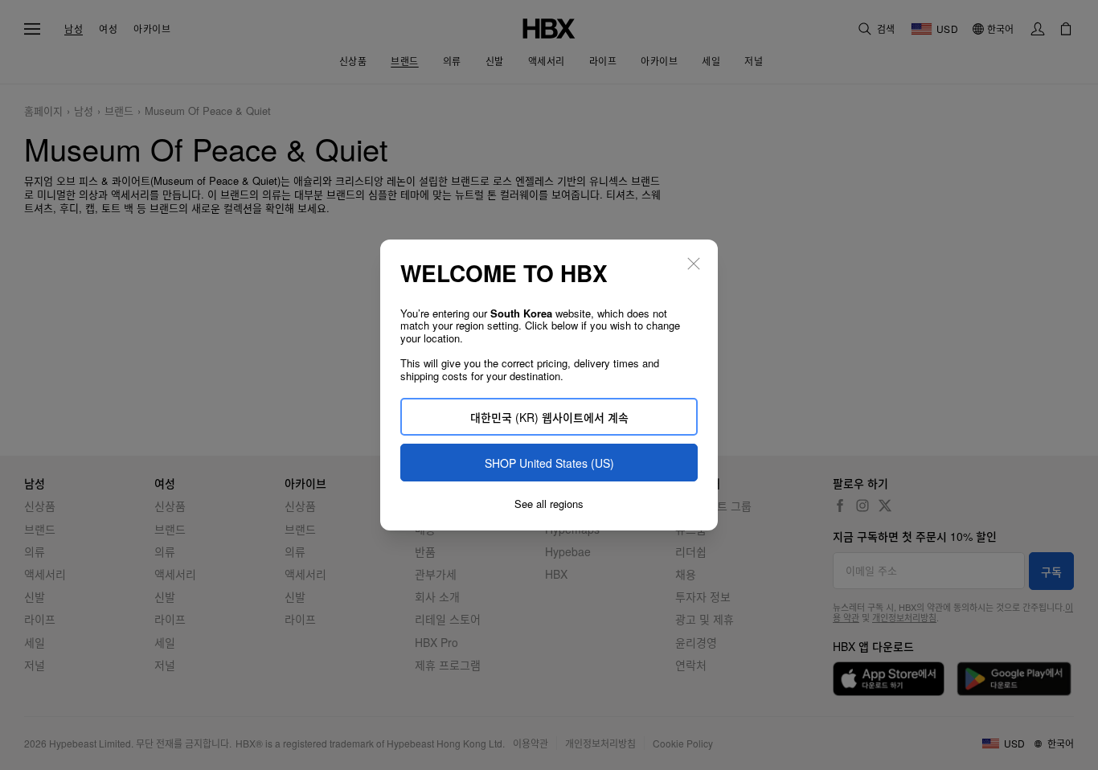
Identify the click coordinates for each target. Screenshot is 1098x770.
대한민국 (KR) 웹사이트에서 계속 (549, 417)
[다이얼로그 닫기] (694, 264)
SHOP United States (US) (549, 463)
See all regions (549, 504)
